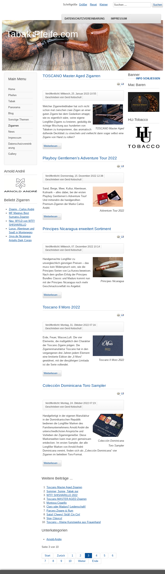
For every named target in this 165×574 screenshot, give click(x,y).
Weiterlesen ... (52, 145)
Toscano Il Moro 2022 (61, 307)
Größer (83, 4)
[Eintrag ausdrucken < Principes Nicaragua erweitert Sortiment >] (119, 237)
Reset (93, 4)
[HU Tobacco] (143, 147)
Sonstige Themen (18, 119)
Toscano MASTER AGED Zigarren (66, 498)
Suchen (157, 4)
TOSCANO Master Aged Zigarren (71, 76)
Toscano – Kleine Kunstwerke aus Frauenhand (73, 522)
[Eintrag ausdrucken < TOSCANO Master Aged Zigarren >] (119, 84)
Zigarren (13, 125)
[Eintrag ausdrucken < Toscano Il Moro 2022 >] (119, 315)
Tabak (11, 101)
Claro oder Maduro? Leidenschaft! (66, 506)
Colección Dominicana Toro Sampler (74, 385)
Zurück (61, 555)
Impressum (119, 18)
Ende (95, 561)
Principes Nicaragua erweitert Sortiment (77, 229)
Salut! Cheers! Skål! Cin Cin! (63, 514)
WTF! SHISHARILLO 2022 (61, 495)
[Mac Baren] (143, 110)
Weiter (82, 561)
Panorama (14, 107)
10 (70, 561)
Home (11, 89)
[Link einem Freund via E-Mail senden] (122, 84)
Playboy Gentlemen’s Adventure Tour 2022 (80, 158)
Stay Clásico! (54, 518)
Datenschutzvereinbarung (85, 18)
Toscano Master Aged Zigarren (64, 487)
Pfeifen (12, 95)
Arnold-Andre (54, 539)
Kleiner (104, 4)
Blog (10, 113)
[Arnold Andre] (20, 191)
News (11, 131)
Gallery (12, 153)
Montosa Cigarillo (56, 502)
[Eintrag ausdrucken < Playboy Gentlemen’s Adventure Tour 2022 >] (119, 166)
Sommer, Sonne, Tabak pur (62, 491)
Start (47, 555)
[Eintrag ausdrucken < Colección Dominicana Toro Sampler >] (119, 394)
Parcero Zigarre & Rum (59, 510)
